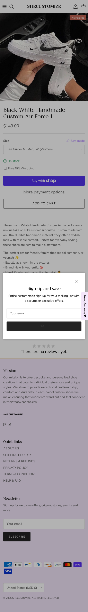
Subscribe (44, 326)
